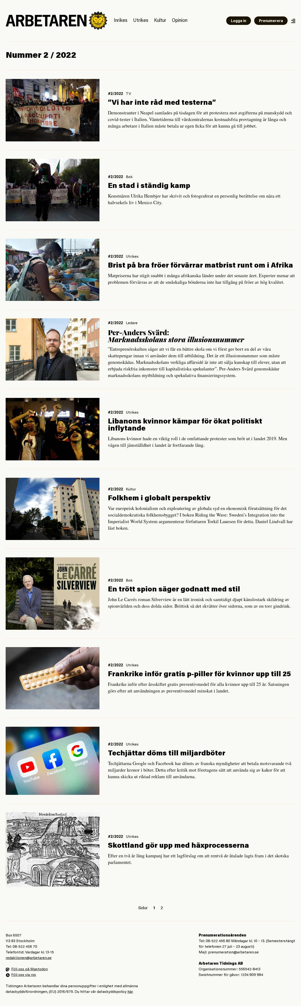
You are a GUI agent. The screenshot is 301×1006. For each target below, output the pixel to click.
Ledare (132, 323)
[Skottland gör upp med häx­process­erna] (52, 849)
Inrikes (120, 20)
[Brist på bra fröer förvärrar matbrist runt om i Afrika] (52, 270)
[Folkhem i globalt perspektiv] (52, 509)
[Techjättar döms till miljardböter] (52, 761)
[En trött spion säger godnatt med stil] (52, 593)
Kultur (160, 20)
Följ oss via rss (23, 975)
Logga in (238, 21)
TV (128, 94)
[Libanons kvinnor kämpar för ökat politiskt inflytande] (52, 429)
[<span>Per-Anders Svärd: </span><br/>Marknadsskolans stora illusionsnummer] (52, 349)
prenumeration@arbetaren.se (233, 952)
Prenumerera (271, 21)
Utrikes (140, 20)
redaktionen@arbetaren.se (28, 958)
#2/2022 (115, 94)
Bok (129, 177)
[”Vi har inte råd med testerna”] (52, 110)
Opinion (179, 20)
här (130, 992)
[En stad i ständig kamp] (52, 190)
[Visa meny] (293, 21)
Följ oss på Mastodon (29, 969)
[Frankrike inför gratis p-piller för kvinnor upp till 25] (52, 678)
